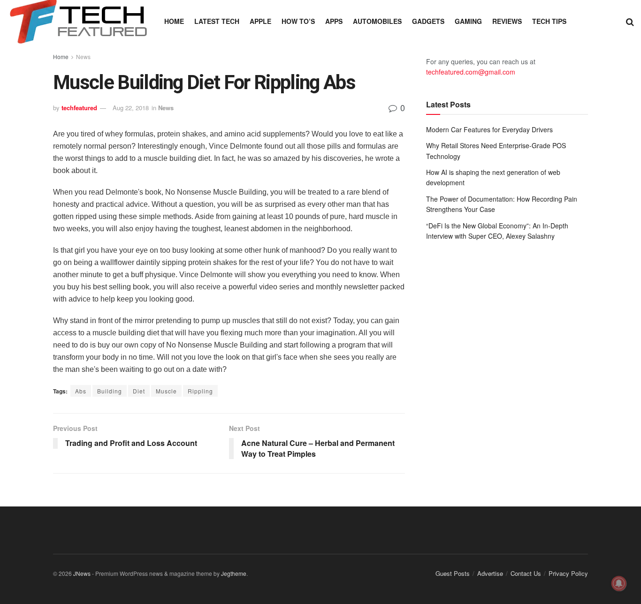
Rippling (200, 391)
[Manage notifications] (618, 583)
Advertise (490, 573)
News (83, 56)
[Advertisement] (507, 325)
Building (109, 391)
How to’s (298, 21)
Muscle (166, 391)
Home (174, 21)
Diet (139, 391)
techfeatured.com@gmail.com (470, 71)
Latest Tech (216, 21)
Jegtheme (233, 573)
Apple (260, 21)
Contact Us (526, 573)
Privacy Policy (568, 573)
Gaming (468, 21)
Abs (80, 391)
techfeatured (79, 107)
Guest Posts (452, 573)
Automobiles (377, 21)
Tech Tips (549, 21)
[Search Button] (630, 21)
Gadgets (428, 21)
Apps (334, 21)
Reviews (507, 21)
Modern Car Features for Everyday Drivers (489, 129)
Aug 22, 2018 (131, 107)
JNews (82, 573)
